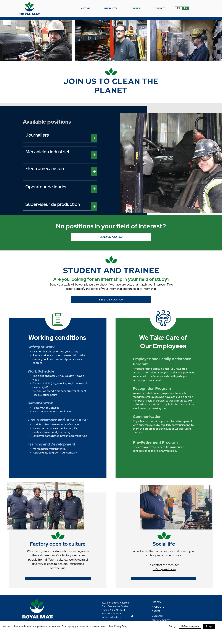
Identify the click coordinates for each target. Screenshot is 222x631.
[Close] (218, 626)
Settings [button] (172, 626)
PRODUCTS (158, 606)
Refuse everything (190, 626)
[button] (111, 8)
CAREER (156, 611)
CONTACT (157, 616)
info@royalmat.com (112, 617)
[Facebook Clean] (132, 616)
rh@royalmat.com (164, 569)
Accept (209, 626)
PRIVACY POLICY (161, 620)
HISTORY (156, 602)
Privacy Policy (120, 626)
